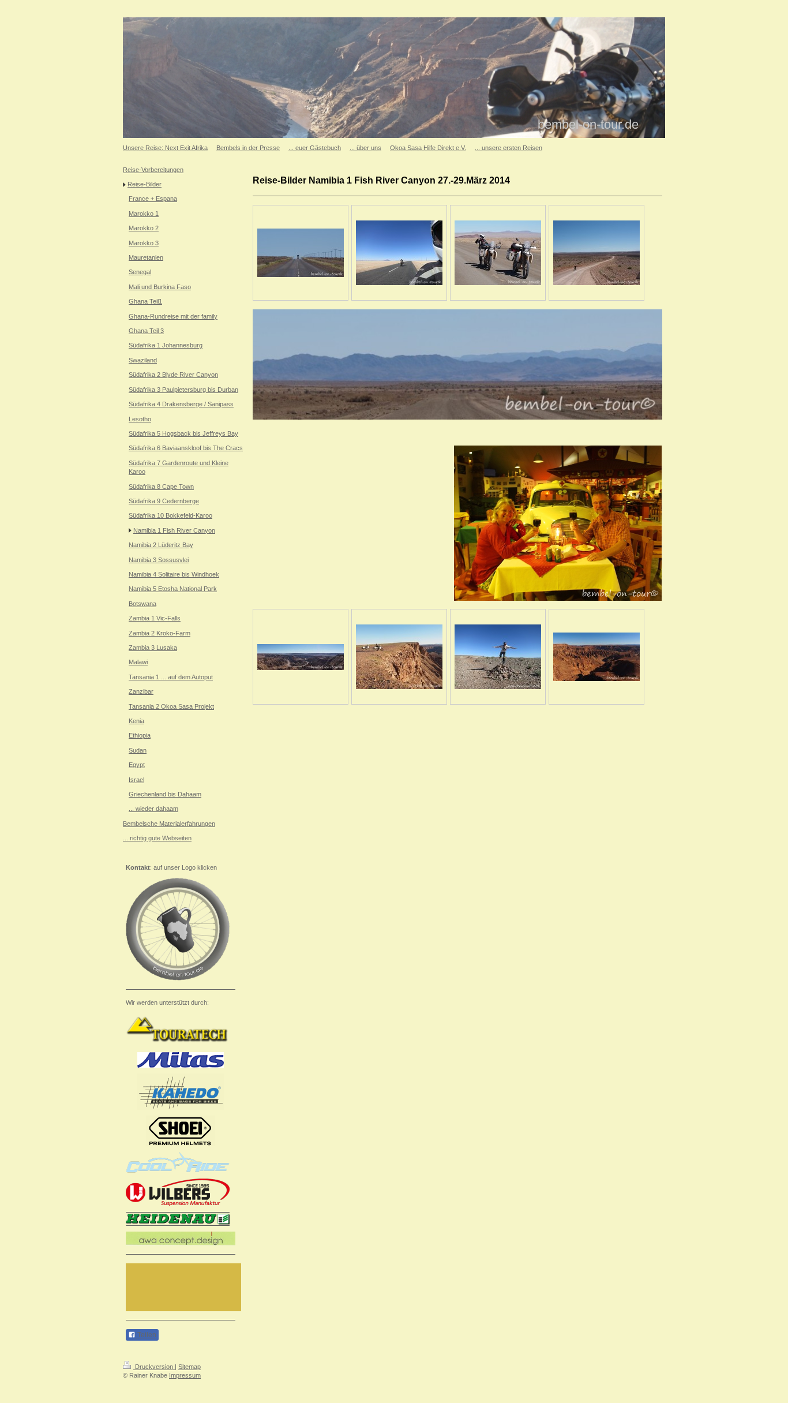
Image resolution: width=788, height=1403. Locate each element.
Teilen (146, 1335)
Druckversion (154, 1366)
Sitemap (189, 1366)
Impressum (185, 1375)
